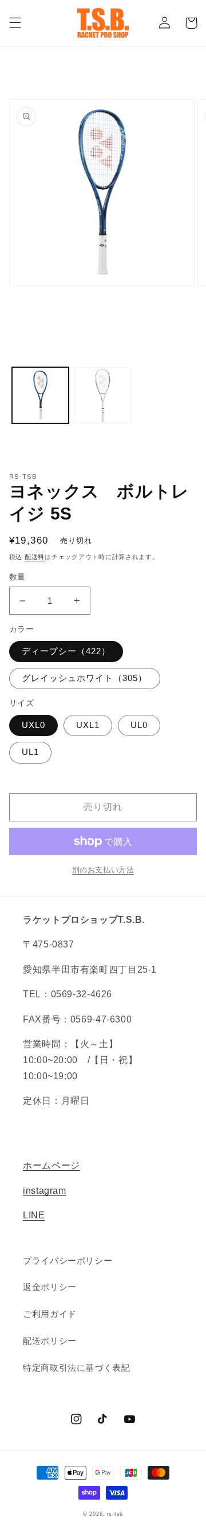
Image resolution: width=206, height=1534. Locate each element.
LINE (34, 1215)
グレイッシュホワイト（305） (85, 678)
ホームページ (51, 1165)
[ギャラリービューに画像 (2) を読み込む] (102, 395)
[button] (15, 23)
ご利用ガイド (50, 1314)
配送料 (35, 556)
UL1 (30, 752)
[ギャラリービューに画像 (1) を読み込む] (40, 395)
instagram (44, 1190)
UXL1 (88, 725)
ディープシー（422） (66, 651)
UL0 (139, 725)
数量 (17, 577)
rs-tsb (115, 1514)
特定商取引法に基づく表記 (76, 1367)
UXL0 (33, 725)
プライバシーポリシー (67, 1260)
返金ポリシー (50, 1287)
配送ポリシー (50, 1341)
